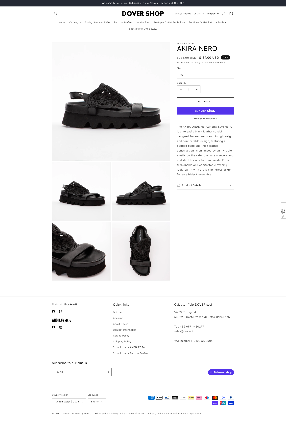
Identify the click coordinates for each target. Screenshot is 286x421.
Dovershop (66, 413)
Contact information (176, 413)
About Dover (120, 324)
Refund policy (101, 413)
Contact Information (124, 329)
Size (179, 68)
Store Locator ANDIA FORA (129, 347)
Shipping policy (155, 413)
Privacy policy (118, 413)
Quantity (181, 83)
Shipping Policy (122, 341)
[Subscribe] (107, 372)
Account (118, 318)
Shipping (195, 62)
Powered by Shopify (82, 413)
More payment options (205, 118)
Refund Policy (121, 335)
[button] (55, 13)
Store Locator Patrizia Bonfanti (131, 353)
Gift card (118, 312)
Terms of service (136, 413)
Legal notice (195, 413)
